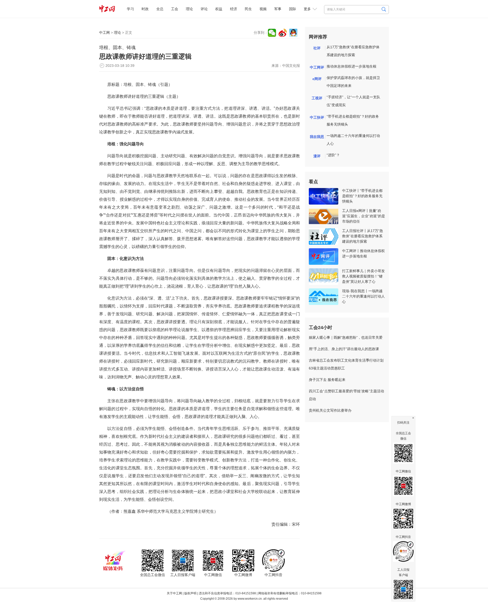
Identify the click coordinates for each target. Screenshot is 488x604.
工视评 (317, 98)
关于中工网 (174, 593)
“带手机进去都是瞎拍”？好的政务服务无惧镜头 (353, 120)
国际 (292, 9)
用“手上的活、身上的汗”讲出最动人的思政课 (344, 349)
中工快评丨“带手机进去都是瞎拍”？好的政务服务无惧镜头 (362, 196)
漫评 (317, 156)
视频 (263, 9)
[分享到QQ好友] (293, 33)
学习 (130, 9)
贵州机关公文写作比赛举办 (330, 410)
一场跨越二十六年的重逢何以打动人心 (353, 140)
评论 (204, 9)
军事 (277, 9)
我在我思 (317, 137)
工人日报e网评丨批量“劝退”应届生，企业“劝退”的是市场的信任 (363, 216)
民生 (248, 9)
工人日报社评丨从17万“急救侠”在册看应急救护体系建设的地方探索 (362, 236)
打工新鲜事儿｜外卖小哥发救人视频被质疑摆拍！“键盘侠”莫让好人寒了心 (363, 276)
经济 (233, 9)
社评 (317, 48)
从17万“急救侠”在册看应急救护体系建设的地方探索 (353, 51)
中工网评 (317, 67)
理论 (189, 9)
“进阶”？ (333, 155)
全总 (159, 9)
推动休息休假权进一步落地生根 (351, 66)
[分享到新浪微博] (283, 33)
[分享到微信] (272, 33)
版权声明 (190, 593)
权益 (218, 9)
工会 (174, 9)
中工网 (104, 32)
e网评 (317, 79)
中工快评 (317, 117)
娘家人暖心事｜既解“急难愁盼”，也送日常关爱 (346, 337)
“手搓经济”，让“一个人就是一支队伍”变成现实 (353, 101)
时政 (145, 9)
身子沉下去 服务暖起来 (327, 380)
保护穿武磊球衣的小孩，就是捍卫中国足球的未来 (353, 82)
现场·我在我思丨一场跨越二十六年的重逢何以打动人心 (363, 296)
